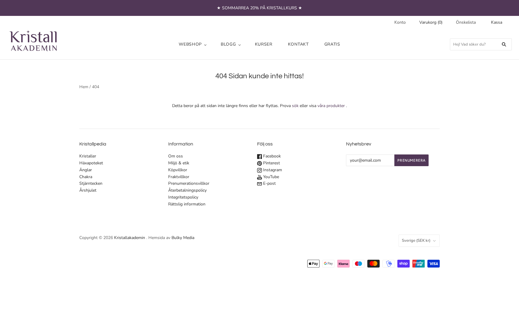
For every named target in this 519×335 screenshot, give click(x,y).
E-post (269, 183)
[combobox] (481, 44)
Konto (400, 22)
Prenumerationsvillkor (188, 183)
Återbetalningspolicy (187, 190)
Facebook (271, 156)
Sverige (416, 240)
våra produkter (331, 106)
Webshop (190, 44)
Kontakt (298, 44)
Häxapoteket (91, 163)
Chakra (85, 177)
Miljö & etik (178, 163)
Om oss (175, 156)
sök (295, 106)
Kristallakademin (129, 238)
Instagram (272, 170)
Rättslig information (186, 204)
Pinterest (271, 163)
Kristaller (87, 156)
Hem (83, 87)
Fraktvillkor (178, 177)
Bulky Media (182, 238)
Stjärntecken (90, 183)
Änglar (85, 170)
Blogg (228, 44)
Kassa (496, 22)
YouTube (270, 177)
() (430, 22)
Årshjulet (87, 190)
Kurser (263, 44)
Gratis (332, 44)
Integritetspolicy (183, 197)
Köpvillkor (177, 170)
